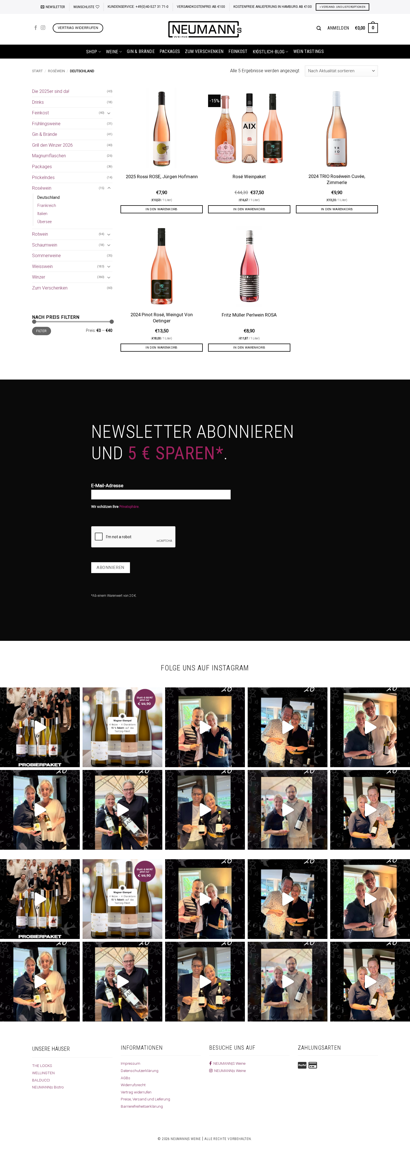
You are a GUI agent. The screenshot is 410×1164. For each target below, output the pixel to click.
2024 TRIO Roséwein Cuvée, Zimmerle (336, 179)
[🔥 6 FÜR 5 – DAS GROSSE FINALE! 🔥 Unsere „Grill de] (205, 727)
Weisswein (42, 266)
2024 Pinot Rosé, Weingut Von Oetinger (162, 317)
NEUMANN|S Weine (228, 1063)
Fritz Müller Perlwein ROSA (249, 315)
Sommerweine (46, 255)
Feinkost (238, 51)
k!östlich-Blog (268, 51)
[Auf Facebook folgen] (35, 27)
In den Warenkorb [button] (162, 209)
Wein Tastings (308, 51)
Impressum (130, 1063)
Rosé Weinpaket (249, 176)
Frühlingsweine (46, 123)
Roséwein (56, 71)
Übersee (44, 221)
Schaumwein (44, 245)
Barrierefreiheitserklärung (142, 1106)
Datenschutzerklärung (139, 1070)
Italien (42, 213)
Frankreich (46, 205)
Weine (112, 51)
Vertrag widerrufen (136, 1092)
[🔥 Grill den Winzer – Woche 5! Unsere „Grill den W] (40, 810)
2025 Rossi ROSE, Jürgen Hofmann (162, 176)
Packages (170, 51)
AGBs (125, 1078)
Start (37, 71)
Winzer (38, 277)
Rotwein (40, 234)
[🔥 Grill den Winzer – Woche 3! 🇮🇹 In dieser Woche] (205, 810)
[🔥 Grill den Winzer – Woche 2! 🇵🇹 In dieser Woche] (287, 810)
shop (91, 51)
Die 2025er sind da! (50, 91)
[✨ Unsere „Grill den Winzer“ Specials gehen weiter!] (287, 727)
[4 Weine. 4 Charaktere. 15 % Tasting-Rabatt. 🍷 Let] (122, 727)
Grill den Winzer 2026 (52, 145)
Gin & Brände (141, 51)
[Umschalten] (109, 113)
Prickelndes (43, 177)
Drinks (38, 102)
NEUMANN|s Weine (229, 1070)
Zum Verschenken (204, 51)
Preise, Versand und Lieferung (145, 1099)
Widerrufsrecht (133, 1085)
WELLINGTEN (43, 1073)
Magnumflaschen (49, 155)
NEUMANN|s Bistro (48, 1087)
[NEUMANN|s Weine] (205, 29)
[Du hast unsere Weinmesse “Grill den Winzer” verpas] (370, 810)
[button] (53, 7)
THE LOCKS (42, 1065)
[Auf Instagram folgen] (43, 27)
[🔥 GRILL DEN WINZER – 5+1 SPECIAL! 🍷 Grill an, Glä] (370, 727)
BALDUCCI (41, 1080)
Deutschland (48, 197)
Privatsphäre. (129, 507)
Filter (41, 331)
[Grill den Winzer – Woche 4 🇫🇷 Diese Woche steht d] (122, 810)
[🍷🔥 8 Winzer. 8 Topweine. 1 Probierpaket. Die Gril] (40, 727)
